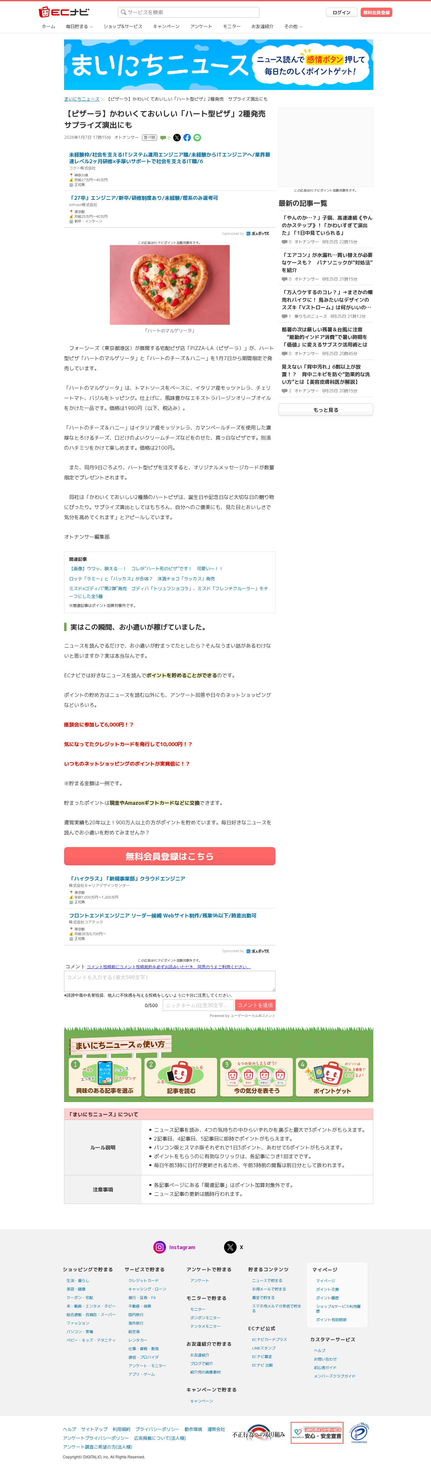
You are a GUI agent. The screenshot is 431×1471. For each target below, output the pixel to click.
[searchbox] (188, 12)
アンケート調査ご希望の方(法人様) (97, 1447)
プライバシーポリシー (157, 1429)
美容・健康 (76, 1289)
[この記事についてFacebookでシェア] (187, 137)
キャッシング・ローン (147, 1289)
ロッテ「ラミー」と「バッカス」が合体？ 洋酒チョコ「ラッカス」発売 (142, 579)
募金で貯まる (263, 1297)
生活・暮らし (78, 1280)
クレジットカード (143, 1280)
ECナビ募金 (262, 1356)
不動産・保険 (139, 1306)
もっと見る (326, 409)
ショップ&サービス (122, 26)
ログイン (342, 12)
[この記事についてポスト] (177, 137)
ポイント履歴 (327, 1298)
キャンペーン (166, 26)
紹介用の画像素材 (205, 1372)
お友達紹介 (262, 26)
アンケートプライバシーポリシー (96, 1438)
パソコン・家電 (80, 1331)
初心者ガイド (325, 1367)
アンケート (201, 26)
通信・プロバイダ (143, 1357)
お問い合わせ (325, 1359)
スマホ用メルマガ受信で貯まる (276, 1308)
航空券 (134, 1331)
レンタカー (137, 1340)
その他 (291, 26)
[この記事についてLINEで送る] (197, 137)
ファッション (78, 1323)
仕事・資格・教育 (143, 1348)
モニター (232, 26)
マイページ (325, 1281)
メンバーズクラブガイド (335, 1376)
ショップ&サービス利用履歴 (338, 1309)
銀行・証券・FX (142, 1297)
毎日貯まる (77, 26)
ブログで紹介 (201, 1363)
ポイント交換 (327, 1289)
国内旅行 (136, 1314)
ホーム (48, 26)
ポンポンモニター (205, 1317)
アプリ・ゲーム (141, 1374)
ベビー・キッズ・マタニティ (91, 1340)
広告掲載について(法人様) (160, 1438)
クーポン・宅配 (80, 1297)
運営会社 (216, 1429)
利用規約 (121, 1429)
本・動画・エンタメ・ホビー (91, 1306)
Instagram (182, 1247)
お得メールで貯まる (269, 1289)
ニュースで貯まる (267, 1280)
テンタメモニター (205, 1326)
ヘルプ (319, 1350)
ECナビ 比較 (262, 1365)
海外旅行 (136, 1323)
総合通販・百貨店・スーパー (91, 1314)
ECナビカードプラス (269, 1339)
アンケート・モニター (147, 1365)
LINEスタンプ (263, 1348)
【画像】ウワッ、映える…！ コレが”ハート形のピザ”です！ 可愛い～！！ (146, 569)
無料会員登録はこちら (170, 856)
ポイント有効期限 (331, 1319)
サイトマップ (94, 1429)
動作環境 (193, 1429)
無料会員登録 (376, 12)
